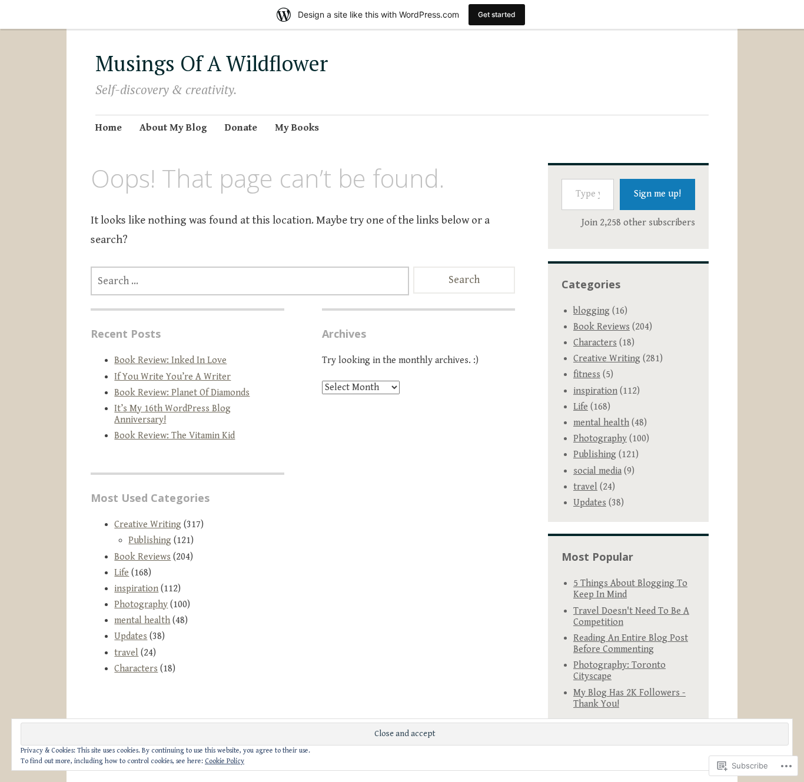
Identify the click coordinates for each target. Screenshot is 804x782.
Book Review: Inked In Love (170, 360)
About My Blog (173, 128)
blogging (591, 311)
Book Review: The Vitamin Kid (174, 435)
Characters (136, 668)
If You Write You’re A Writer (172, 376)
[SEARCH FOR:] (250, 281)
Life (121, 572)
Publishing (149, 540)
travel (126, 652)
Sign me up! (657, 193)
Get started (497, 14)
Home (108, 128)
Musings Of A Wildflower (211, 63)
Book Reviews (142, 557)
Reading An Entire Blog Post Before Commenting (630, 644)
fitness (586, 374)
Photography (141, 604)
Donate (241, 128)
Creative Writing (147, 524)
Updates (130, 636)
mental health (142, 620)
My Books (297, 128)
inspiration (136, 588)
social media (597, 471)
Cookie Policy (224, 761)
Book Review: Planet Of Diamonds (182, 392)
